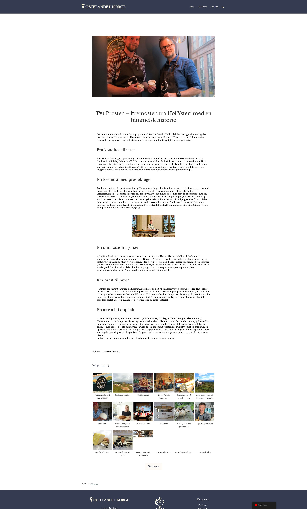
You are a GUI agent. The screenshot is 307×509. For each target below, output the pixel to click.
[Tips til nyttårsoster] (204, 411)
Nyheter (94, 484)
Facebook (202, 505)
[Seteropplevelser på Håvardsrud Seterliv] (204, 382)
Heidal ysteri (143, 395)
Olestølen (102, 424)
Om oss (214, 7)
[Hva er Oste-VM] (143, 411)
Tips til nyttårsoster (204, 424)
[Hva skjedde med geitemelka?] (184, 411)
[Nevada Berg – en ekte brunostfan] (123, 411)
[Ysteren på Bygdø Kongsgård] (143, 440)
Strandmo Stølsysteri (184, 452)
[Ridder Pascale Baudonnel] (164, 382)
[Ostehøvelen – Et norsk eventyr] (184, 382)
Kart (192, 7)
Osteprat (202, 7)
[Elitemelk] (164, 411)
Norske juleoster (102, 452)
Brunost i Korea (163, 452)
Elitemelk (164, 424)
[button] (153, 466)
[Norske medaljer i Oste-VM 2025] (102, 382)
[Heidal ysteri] (143, 382)
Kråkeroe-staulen (122, 395)
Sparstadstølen (204, 452)
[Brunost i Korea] (164, 440)
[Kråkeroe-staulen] (123, 382)
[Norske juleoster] (102, 440)
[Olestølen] (102, 411)
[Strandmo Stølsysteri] (184, 440)
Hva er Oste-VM (143, 424)
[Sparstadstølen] (204, 440)
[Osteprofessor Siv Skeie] (123, 440)
